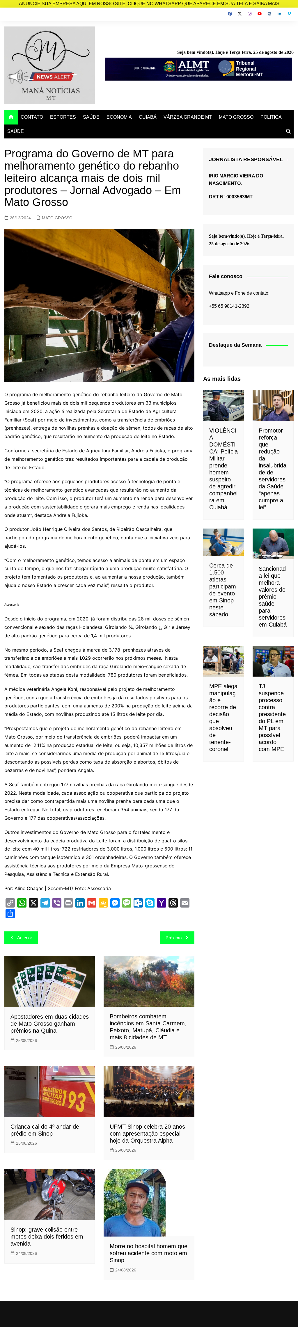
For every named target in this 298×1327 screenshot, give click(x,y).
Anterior (24, 937)
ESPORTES (63, 117)
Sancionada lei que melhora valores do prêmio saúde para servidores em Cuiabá (273, 596)
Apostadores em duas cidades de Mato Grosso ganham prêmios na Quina (49, 1023)
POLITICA (271, 117)
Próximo (174, 937)
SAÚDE (91, 117)
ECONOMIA (119, 117)
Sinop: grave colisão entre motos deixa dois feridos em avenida (46, 1236)
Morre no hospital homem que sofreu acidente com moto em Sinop (148, 1253)
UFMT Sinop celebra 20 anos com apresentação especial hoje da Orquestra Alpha (147, 1133)
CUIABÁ (148, 117)
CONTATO (32, 117)
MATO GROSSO (236, 117)
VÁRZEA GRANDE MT (188, 117)
